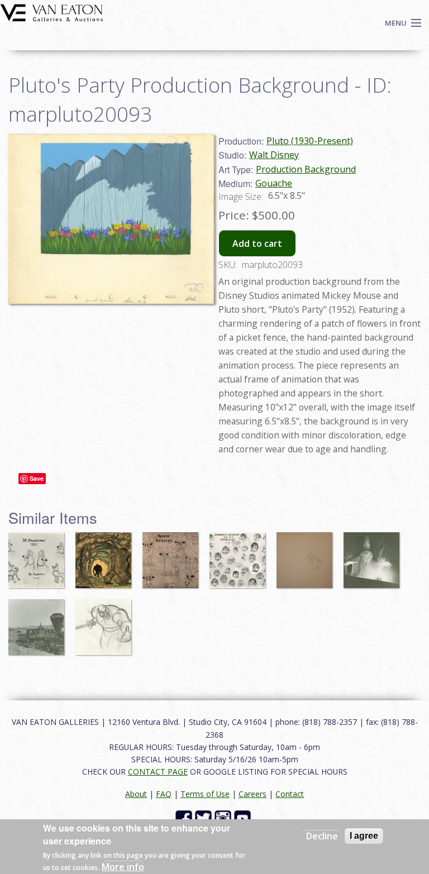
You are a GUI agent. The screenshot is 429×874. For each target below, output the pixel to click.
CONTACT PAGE (158, 771)
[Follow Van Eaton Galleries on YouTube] (244, 817)
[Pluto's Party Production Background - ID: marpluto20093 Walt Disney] (111, 218)
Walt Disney (274, 155)
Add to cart (257, 243)
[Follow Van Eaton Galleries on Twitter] (204, 817)
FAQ (163, 794)
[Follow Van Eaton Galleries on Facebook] (185, 817)
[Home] (51, 12)
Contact (289, 794)
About (136, 794)
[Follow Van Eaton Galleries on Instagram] (224, 817)
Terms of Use (205, 794)
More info (123, 867)
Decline (322, 836)
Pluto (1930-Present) (309, 141)
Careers (252, 794)
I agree (364, 835)
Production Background (306, 169)
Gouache (273, 183)
